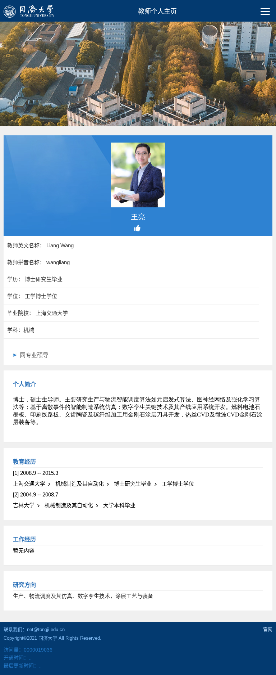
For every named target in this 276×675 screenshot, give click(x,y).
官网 (267, 629)
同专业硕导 (34, 355)
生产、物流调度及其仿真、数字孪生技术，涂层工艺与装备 (83, 596)
